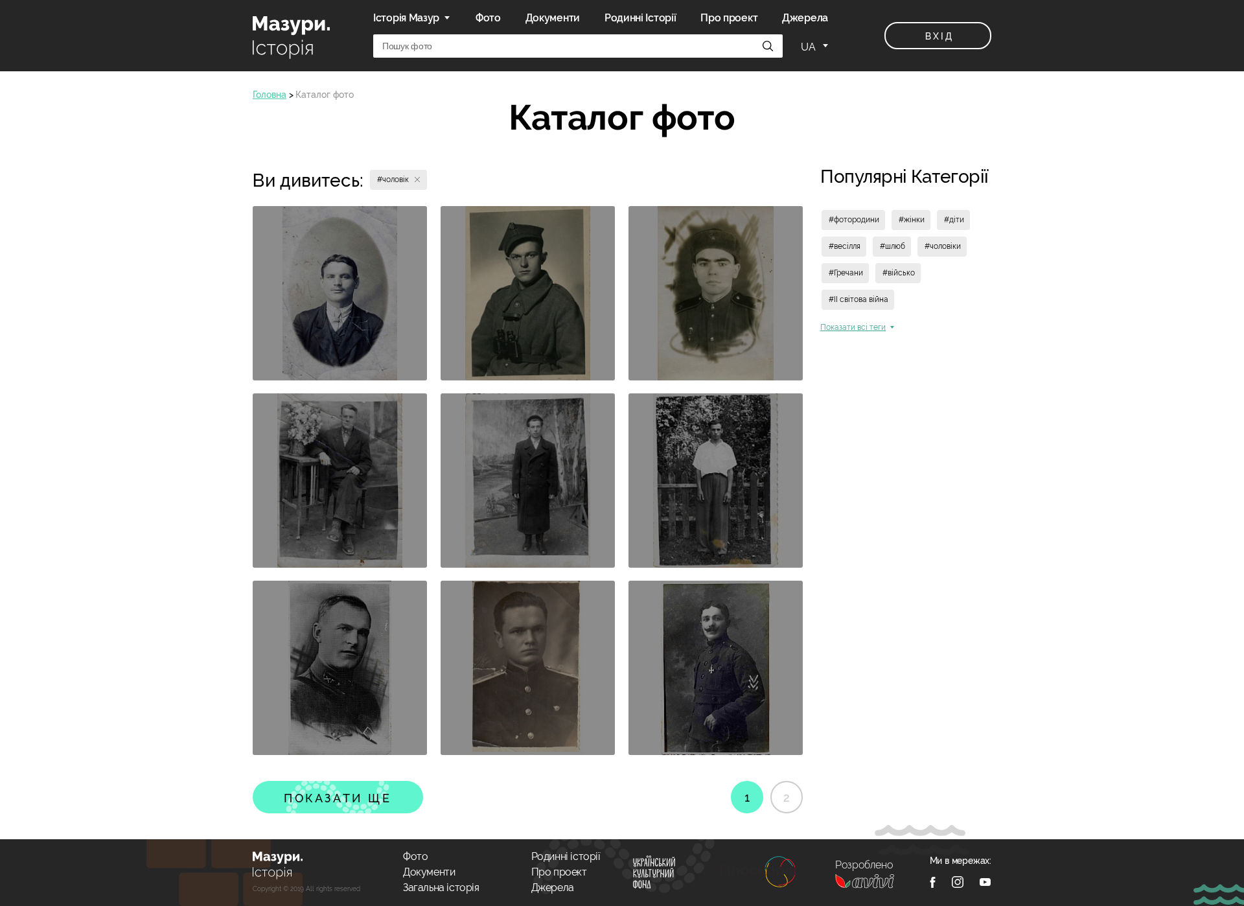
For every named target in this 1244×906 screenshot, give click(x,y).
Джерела (805, 18)
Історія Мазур (406, 18)
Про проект (728, 18)
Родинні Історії (640, 18)
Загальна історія (441, 887)
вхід (939, 36)
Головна (269, 94)
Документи (552, 18)
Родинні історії (566, 856)
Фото (488, 18)
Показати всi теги (853, 327)
